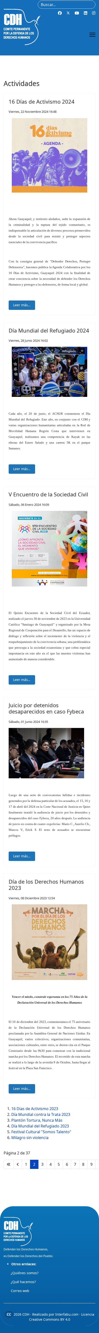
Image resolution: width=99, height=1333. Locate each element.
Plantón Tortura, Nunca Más (36, 1120)
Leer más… (22, 305)
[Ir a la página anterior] (17, 1164)
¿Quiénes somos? (24, 1273)
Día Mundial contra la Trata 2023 (40, 1114)
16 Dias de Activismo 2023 (34, 1108)
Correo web (20, 1290)
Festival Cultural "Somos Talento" (41, 1131)
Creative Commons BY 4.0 (49, 1319)
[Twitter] (68, 13)
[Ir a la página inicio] (9, 1164)
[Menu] (92, 35)
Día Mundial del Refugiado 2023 (40, 1126)
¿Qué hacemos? (23, 1282)
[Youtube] (77, 13)
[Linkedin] (85, 13)
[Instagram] (93, 13)
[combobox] (66, 4)
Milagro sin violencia (30, 1137)
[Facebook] (60, 13)
